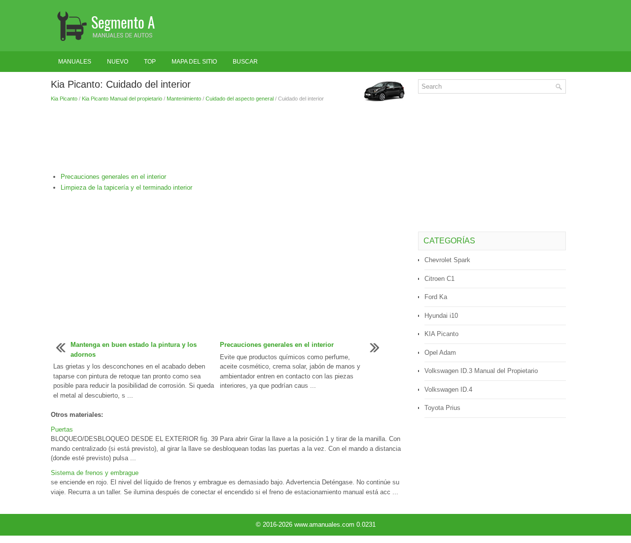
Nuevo (117, 61)
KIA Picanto (441, 334)
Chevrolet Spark (447, 260)
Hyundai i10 (441, 315)
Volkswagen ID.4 (448, 389)
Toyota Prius (442, 407)
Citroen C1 (439, 278)
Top (150, 61)
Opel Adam (440, 352)
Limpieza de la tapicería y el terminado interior (126, 187)
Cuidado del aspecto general (240, 99)
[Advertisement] (231, 137)
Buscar (245, 61)
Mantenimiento (184, 99)
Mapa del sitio (194, 61)
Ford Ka (435, 297)
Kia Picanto (64, 99)
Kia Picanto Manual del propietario (122, 99)
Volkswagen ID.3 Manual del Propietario (481, 370)
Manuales (74, 61)
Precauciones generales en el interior (113, 176)
